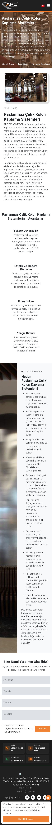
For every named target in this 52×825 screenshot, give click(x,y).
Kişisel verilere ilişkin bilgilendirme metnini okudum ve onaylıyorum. (19, 728)
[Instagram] (27, 797)
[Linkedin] (33, 797)
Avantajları (23, 64)
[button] (43, 5)
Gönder (42, 728)
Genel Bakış (8, 64)
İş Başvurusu (48, 797)
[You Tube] (39, 797)
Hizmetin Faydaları (41, 64)
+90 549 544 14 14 (25, 788)
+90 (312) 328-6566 (26, 791)
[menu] (48, 5)
